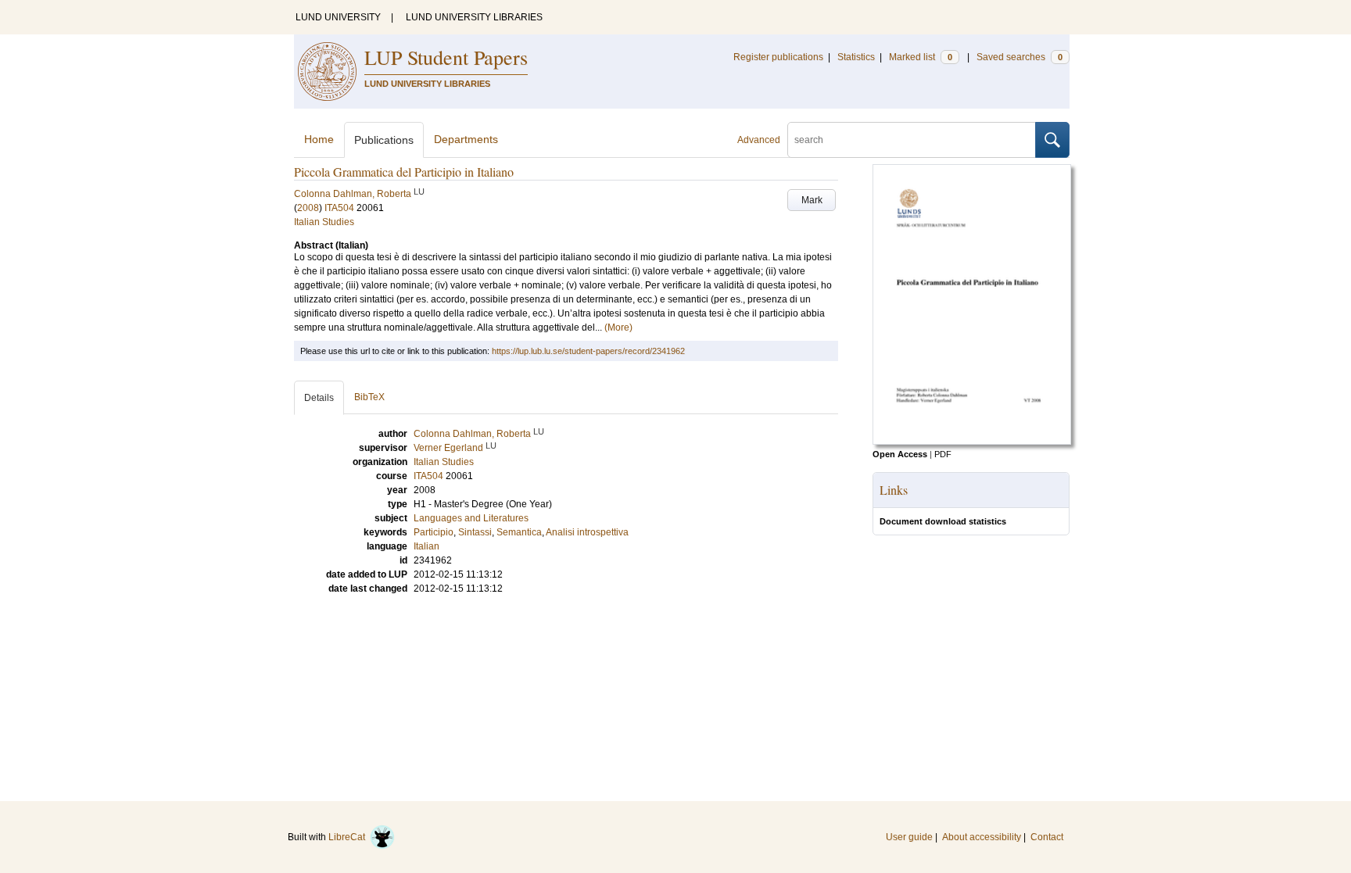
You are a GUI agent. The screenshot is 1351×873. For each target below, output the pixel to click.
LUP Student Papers (446, 57)
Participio (433, 532)
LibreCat (349, 837)
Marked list (920, 57)
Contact (1046, 837)
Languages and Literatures (471, 518)
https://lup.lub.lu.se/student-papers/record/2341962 (588, 351)
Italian (426, 546)
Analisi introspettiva (587, 532)
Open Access (900, 454)
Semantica (519, 532)
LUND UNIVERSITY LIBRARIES (474, 17)
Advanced (758, 139)
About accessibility (981, 837)
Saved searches (1020, 57)
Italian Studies (324, 221)
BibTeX (369, 397)
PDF (942, 454)
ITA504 (339, 207)
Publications (384, 140)
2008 (308, 207)
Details (319, 397)
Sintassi (475, 532)
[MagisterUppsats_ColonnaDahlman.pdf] (972, 441)
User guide (909, 837)
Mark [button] (811, 200)
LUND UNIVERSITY (338, 17)
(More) (618, 327)
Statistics (856, 57)
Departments (466, 139)
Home (319, 139)
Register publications (778, 57)
